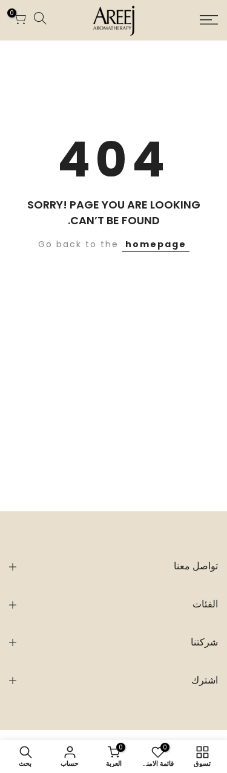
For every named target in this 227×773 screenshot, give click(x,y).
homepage (155, 244)
